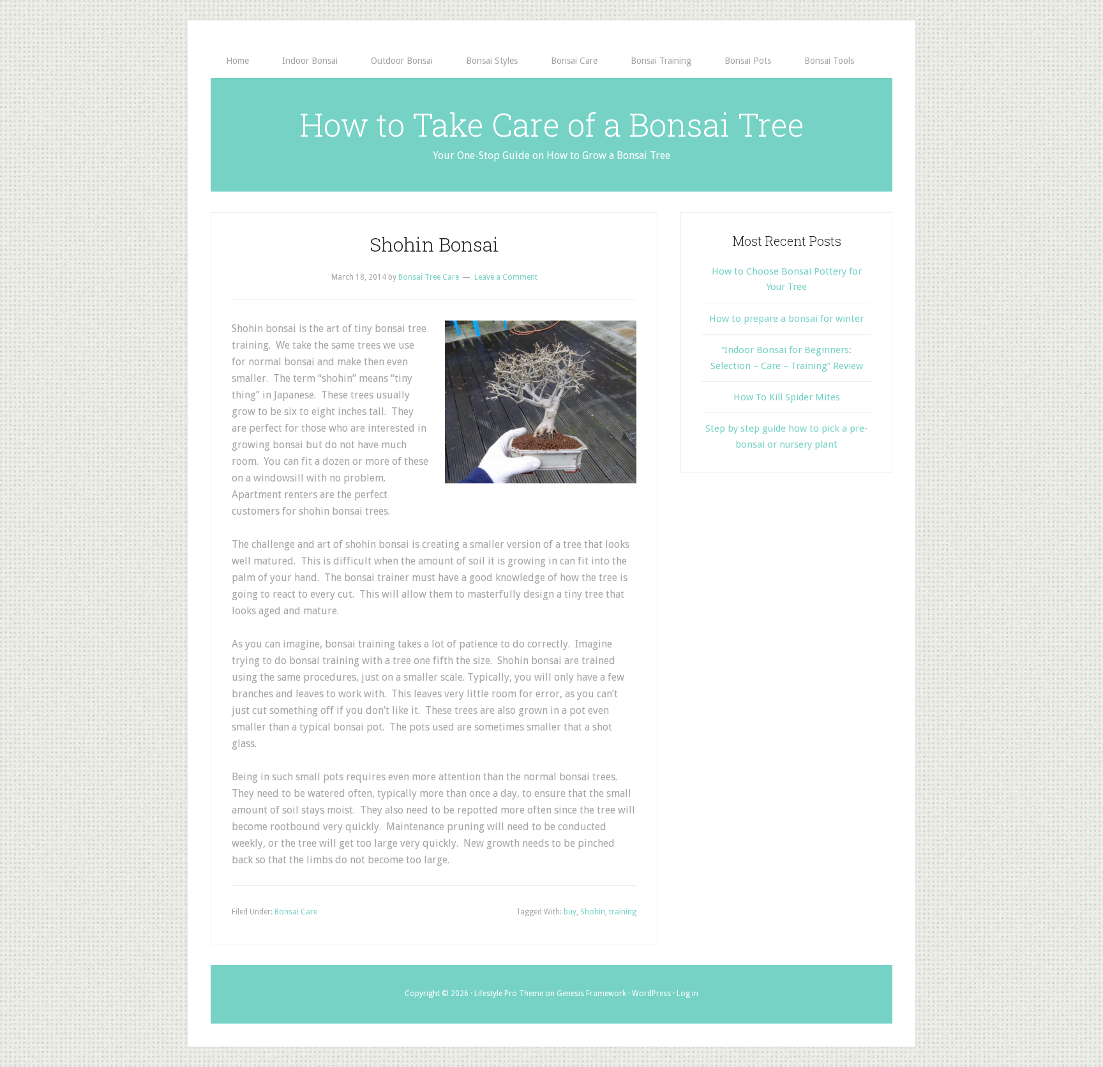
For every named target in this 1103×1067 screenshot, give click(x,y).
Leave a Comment (505, 277)
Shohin (592, 911)
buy (570, 911)
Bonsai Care (295, 911)
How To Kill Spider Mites (786, 397)
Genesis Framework (591, 993)
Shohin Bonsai (434, 244)
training (622, 911)
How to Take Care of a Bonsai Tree (551, 124)
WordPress (651, 993)
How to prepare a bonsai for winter (786, 318)
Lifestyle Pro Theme (508, 993)
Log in (687, 993)
